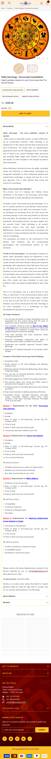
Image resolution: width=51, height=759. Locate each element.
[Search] (9, 3)
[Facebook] (4, 739)
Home (3, 8)
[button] (43, 58)
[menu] (2, 3)
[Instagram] (11, 739)
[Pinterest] (17, 739)
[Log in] (41, 3)
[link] (13, 650)
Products (9, 8)
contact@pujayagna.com (38, 571)
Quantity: (4, 108)
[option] (25, 36)
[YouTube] (23, 739)
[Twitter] (30, 739)
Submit (41, 730)
